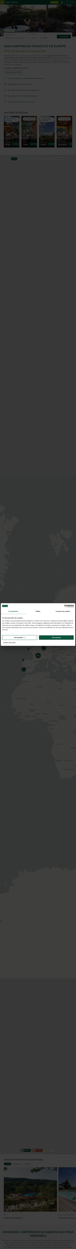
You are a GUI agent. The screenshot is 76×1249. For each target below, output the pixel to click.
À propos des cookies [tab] (63, 611)
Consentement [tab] (13, 611)
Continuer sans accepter (9, 642)
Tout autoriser (56, 637)
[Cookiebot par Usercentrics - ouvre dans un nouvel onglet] (66, 606)
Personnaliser (18, 637)
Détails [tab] (38, 611)
